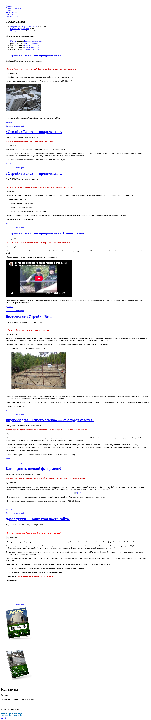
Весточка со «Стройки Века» (30, 316)
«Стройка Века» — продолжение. (34, 132)
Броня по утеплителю (33, 41)
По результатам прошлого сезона (23, 27)
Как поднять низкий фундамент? (34, 468)
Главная (9, 6)
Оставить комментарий (15, 126)
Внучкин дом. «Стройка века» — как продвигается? (50, 420)
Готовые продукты (13, 8)
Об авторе (10, 10)
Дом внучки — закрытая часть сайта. (38, 519)
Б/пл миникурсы (12, 17)
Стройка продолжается (19, 29)
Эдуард (13, 41)
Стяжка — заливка (30, 43)
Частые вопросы (12, 12)
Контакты (10, 14)
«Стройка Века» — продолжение (33, 55)
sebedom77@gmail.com (18, 695)
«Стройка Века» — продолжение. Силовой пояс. (46, 233)
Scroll (3, 718)
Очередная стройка (18, 31)
